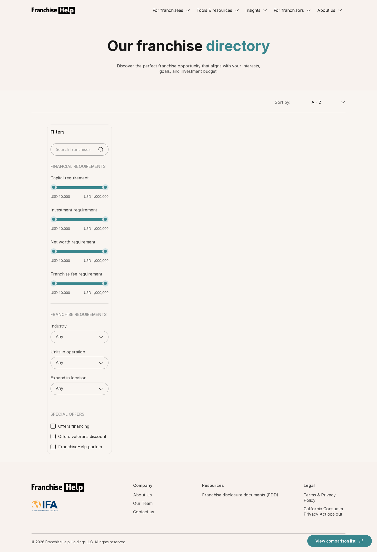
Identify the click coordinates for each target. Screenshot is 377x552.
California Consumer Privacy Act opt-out (324, 511)
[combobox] (317, 102)
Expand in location (68, 377)
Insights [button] (252, 10)
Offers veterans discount (82, 436)
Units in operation (68, 351)
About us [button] (326, 10)
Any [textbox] (59, 336)
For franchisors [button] (289, 10)
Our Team (143, 503)
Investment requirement (74, 209)
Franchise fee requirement (76, 274)
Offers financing (73, 426)
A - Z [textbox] (316, 102)
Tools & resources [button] (214, 10)
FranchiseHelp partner (80, 446)
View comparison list (335, 541)
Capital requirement (69, 177)
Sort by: (282, 102)
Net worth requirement (73, 241)
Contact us (143, 511)
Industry (59, 326)
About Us (142, 494)
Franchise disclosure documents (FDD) (240, 494)
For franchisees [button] (168, 10)
